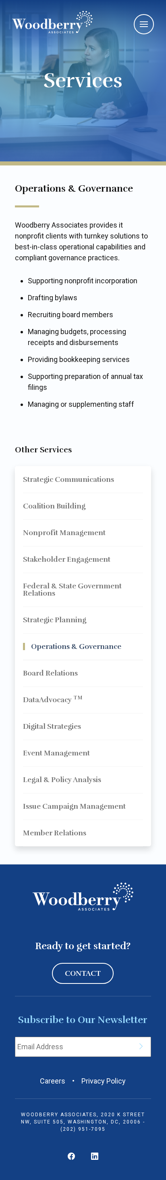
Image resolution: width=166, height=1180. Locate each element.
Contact (83, 973)
